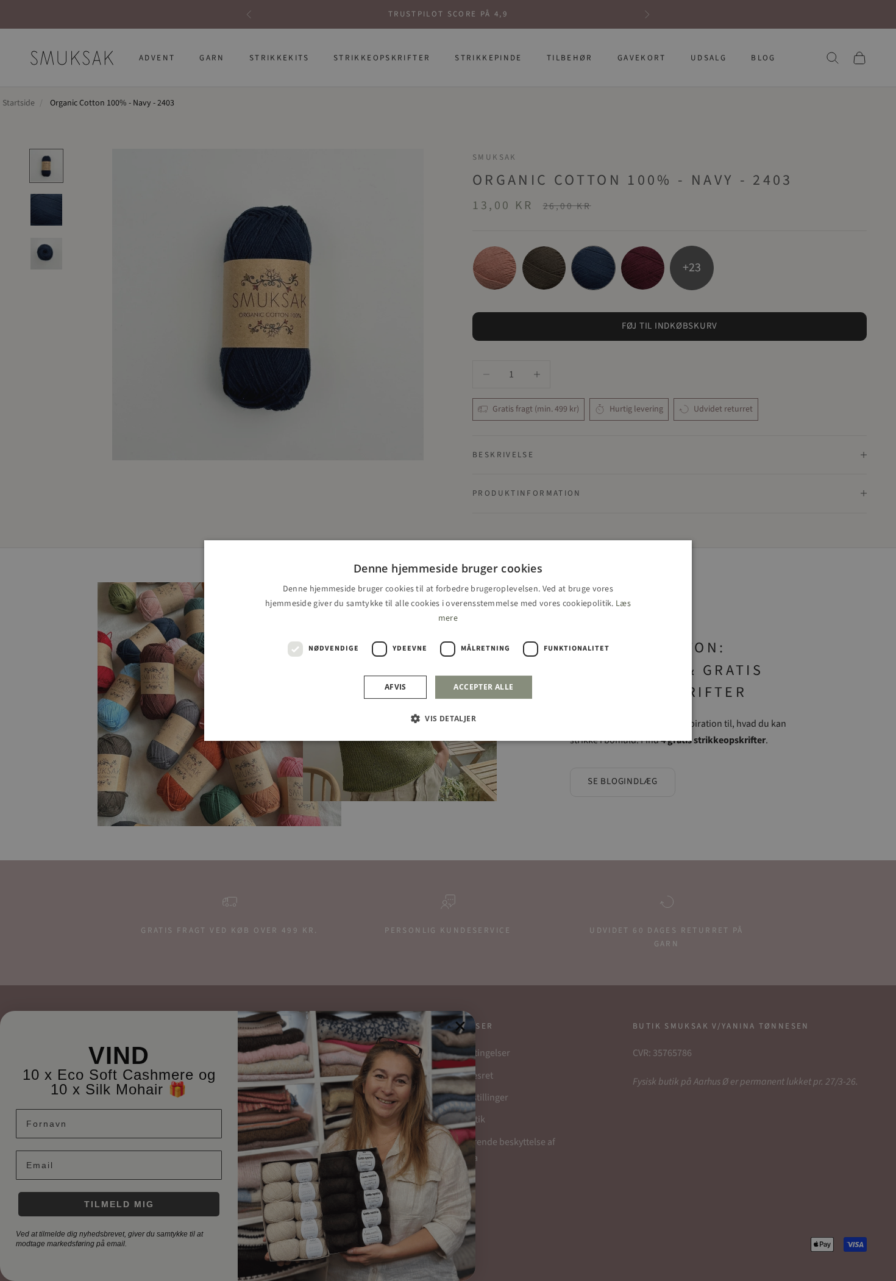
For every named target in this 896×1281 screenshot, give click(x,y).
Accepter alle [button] (483, 687)
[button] (448, 718)
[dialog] (448, 640)
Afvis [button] (396, 687)
